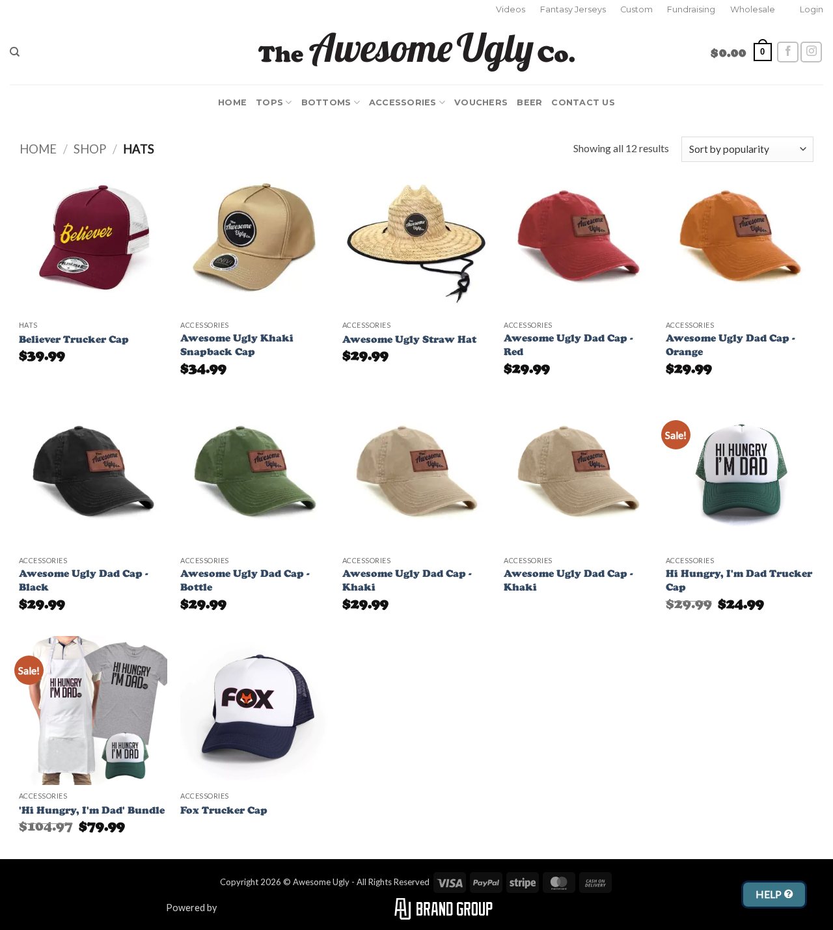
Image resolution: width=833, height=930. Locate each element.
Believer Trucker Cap (74, 339)
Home (232, 102)
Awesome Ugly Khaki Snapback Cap (237, 345)
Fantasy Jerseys (573, 9)
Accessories (403, 102)
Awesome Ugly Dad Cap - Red (568, 345)
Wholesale (752, 9)
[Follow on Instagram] (811, 52)
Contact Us (583, 102)
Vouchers (481, 102)
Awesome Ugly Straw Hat (409, 339)
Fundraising (691, 9)
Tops (269, 102)
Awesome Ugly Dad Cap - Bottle (245, 580)
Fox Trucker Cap (223, 810)
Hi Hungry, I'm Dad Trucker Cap (739, 580)
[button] (811, 9)
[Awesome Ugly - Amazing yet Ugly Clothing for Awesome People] (416, 52)
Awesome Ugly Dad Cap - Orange (730, 345)
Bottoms (326, 102)
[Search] (15, 52)
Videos (510, 9)
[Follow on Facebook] (788, 52)
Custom (636, 9)
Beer (529, 102)
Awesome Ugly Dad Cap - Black (83, 580)
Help (770, 894)
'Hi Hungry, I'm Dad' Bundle (92, 810)
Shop (90, 149)
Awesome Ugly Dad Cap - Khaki (407, 580)
